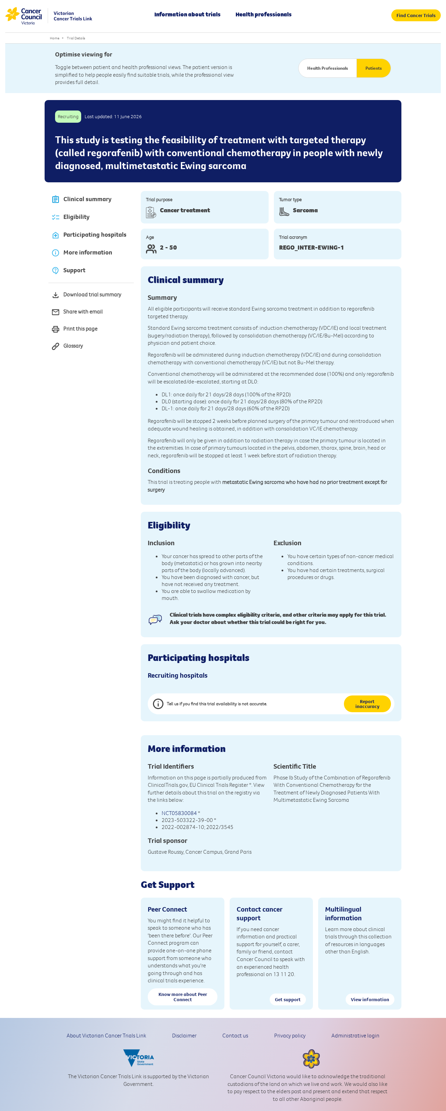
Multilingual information (343, 913)
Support (74, 270)
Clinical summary (87, 199)
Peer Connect (167, 909)
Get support (288, 999)
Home (54, 38)
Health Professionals (327, 68)
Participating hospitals (94, 234)
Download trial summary (92, 294)
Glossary (73, 345)
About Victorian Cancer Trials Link (106, 1035)
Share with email (83, 311)
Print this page (80, 328)
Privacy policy (290, 1035)
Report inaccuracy (367, 703)
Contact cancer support (259, 913)
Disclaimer (184, 1035)
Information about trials (187, 14)
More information (87, 252)
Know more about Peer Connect (183, 996)
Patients (374, 68)
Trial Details (76, 38)
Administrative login (355, 1035)
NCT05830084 (179, 812)
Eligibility (76, 217)
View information (370, 999)
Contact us (235, 1035)
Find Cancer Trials (416, 15)
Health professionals (264, 14)
